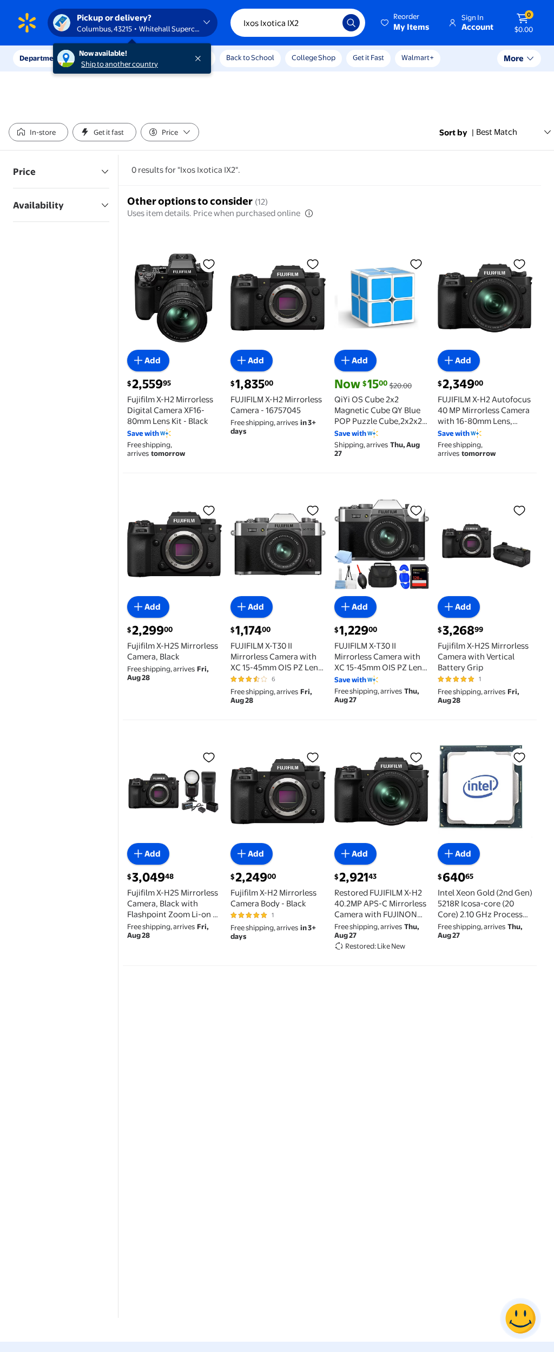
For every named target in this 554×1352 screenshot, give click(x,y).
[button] (406, 23)
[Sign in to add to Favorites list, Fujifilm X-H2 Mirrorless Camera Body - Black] (312, 757)
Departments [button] (41, 58)
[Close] (200, 58)
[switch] (38, 132)
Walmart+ (417, 57)
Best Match (496, 132)
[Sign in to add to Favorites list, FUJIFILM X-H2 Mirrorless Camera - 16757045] (312, 263)
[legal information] (309, 213)
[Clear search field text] (326, 23)
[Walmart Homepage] (27, 23)
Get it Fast (368, 57)
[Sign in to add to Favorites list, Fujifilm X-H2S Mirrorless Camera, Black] (208, 510)
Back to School (250, 57)
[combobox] (297, 23)
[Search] (351, 22)
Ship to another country (119, 64)
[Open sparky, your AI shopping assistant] (520, 1318)
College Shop (313, 57)
